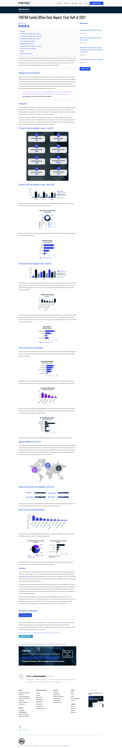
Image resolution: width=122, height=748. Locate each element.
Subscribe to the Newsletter (58, 696)
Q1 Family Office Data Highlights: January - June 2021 (30, 33)
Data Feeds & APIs (39, 704)
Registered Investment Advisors (24, 692)
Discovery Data (73, 708)
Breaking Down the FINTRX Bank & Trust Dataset (90, 30)
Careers (72, 696)
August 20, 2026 (83, 43)
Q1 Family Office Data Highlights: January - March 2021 (31, 36)
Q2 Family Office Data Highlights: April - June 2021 (30, 38)
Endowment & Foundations (23, 702)
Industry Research (57, 694)
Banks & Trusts (21, 700)
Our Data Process (22, 704)
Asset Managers (21, 710)
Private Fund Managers (23, 712)
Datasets (59, 3)
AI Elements (38, 695)
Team (72, 694)
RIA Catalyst (73, 712)
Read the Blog (56, 692)
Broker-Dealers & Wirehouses (24, 696)
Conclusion (22, 51)
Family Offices (21, 694)
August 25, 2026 (83, 33)
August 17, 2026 (82, 62)
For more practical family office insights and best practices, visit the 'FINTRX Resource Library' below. (43, 644)
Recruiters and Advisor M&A (23, 714)
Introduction (22, 31)
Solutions (66, 3)
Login (86, 3)
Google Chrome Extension (40, 708)
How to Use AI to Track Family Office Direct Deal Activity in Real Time (90, 39)
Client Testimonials (57, 700)
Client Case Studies (57, 698)
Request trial (85, 68)
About (80, 3)
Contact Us (73, 700)
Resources (74, 3)
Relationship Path (39, 697)
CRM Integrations (39, 701)
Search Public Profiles (57, 702)
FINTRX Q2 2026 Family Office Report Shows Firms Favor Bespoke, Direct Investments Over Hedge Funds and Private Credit (91, 50)
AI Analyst (38, 693)
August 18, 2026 (83, 54)
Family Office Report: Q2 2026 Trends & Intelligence (91, 59)
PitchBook (73, 710)
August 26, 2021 (22, 23)
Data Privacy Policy (66, 745)
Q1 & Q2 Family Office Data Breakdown (27, 41)
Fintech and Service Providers (24, 716)
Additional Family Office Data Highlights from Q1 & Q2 (30, 46)
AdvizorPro (73, 706)
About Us (72, 692)
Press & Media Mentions (75, 698)
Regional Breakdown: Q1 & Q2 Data (27, 43)
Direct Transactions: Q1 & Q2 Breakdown (28, 48)
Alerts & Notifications (40, 699)
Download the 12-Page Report (26, 53)
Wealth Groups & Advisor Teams (24, 698)
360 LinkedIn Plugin (39, 706)
